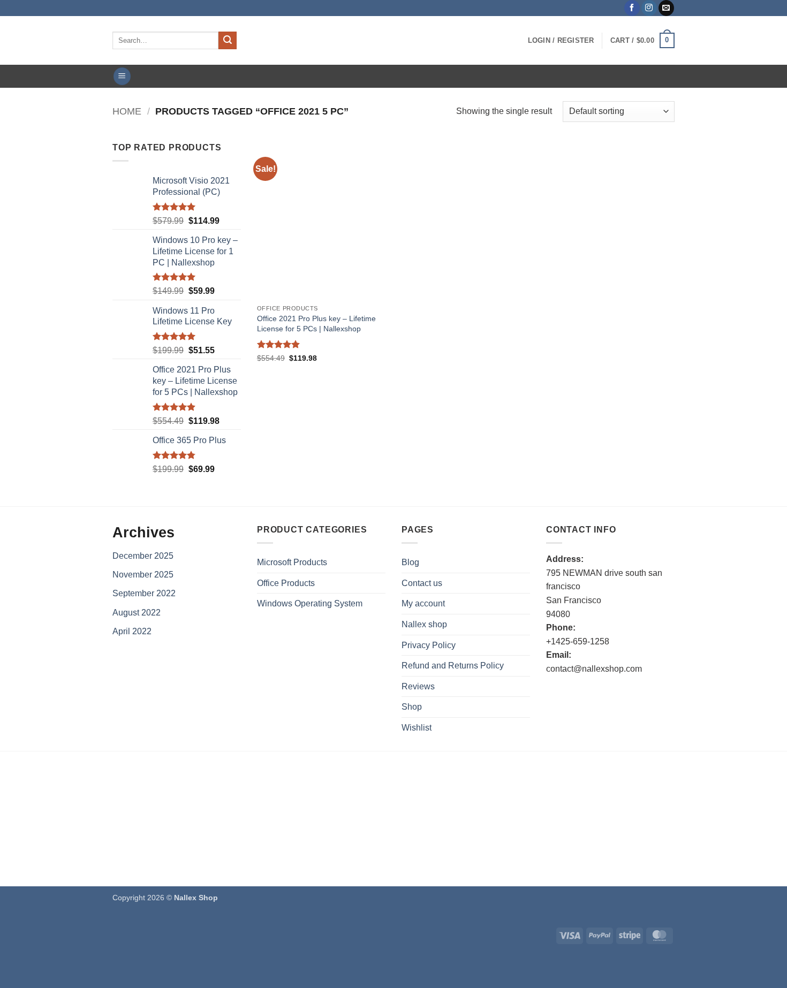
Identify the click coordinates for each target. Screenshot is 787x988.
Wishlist (417, 727)
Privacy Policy (429, 645)
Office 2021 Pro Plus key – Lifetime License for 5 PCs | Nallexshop (316, 323)
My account (423, 603)
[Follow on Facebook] (632, 8)
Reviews (418, 686)
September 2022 (144, 593)
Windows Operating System (309, 603)
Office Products (286, 583)
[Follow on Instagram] (649, 8)
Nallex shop (424, 624)
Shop (412, 706)
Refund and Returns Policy (453, 665)
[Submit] (227, 41)
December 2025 (142, 555)
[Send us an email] (666, 8)
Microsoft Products (292, 562)
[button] (561, 40)
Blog (410, 562)
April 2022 (132, 631)
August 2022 (136, 612)
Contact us (422, 583)
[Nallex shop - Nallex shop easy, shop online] (393, 40)
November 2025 (142, 574)
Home (126, 111)
